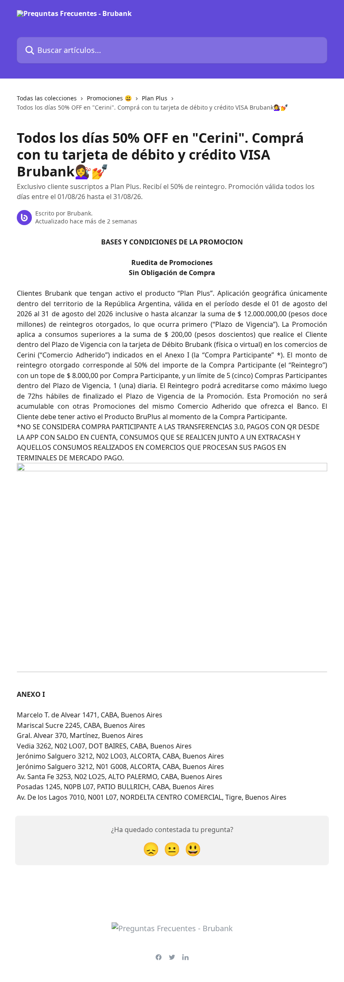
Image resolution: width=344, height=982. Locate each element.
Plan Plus (154, 98)
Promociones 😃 (109, 98)
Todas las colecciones (47, 98)
